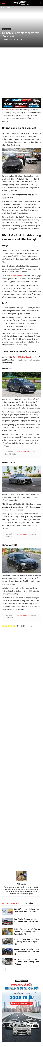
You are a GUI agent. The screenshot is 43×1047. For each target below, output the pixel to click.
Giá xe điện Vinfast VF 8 (23, 534)
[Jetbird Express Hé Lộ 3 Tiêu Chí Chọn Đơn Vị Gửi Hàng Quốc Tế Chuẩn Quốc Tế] (7, 931)
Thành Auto (8, 39)
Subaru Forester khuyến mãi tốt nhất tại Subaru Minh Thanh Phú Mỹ (26, 951)
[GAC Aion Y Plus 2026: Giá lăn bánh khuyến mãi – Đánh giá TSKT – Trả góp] (7, 961)
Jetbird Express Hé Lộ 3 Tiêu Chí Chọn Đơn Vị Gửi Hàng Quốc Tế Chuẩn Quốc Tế (27, 931)
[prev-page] (3, 969)
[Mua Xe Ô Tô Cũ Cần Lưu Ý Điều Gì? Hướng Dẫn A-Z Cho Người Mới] (7, 941)
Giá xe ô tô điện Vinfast (22, 357)
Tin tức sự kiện (6, 29)
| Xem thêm (27, 903)
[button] (3, 3)
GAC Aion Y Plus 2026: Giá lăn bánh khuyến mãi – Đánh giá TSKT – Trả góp (27, 961)
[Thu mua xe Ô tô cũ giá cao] (21, 1009)
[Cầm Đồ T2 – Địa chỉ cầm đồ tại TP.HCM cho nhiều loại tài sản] (7, 911)
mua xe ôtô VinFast (18, 275)
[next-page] (6, 969)
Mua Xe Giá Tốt (8, 109)
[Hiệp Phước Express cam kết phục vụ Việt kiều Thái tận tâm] (7, 921)
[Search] (40, 3)
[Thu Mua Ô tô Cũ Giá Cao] (21, 103)
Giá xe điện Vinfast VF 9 (23, 615)
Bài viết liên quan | (11, 903)
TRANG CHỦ (5, 8)
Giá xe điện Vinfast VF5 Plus (24, 452)
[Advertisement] (21, 71)
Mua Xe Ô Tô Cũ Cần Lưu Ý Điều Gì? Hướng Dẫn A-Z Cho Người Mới (26, 941)
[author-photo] (21, 881)
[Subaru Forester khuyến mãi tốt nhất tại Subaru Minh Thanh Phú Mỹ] (7, 951)
